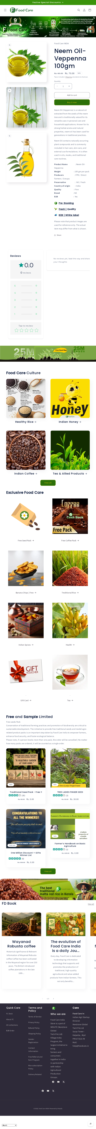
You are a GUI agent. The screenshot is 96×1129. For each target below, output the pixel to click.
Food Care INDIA (44, 1108)
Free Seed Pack (24, 540)
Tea (68, 700)
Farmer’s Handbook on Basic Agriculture (70, 844)
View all (48, 483)
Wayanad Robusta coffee (21, 944)
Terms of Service (35, 1017)
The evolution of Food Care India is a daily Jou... (66, 946)
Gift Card (24, 700)
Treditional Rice (69, 592)
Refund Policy (34, 1028)
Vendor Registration (33, 1040)
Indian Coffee (24, 473)
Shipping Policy (34, 1033)
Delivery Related (35, 1074)
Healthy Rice (24, 422)
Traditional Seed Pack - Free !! (26, 792)
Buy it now (72, 102)
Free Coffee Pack (68, 540)
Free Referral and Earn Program (35, 1058)
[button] (5, 10)
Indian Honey (68, 422)
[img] (15, 795)
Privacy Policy (33, 1022)
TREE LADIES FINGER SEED (70, 792)
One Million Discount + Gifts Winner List (26, 854)
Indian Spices (25, 645)
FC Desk (9, 1014)
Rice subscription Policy (35, 1067)
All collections (12, 1025)
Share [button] (59, 235)
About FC (10, 1019)
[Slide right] (53, 998)
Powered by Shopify (56, 1108)
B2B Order (10, 1030)
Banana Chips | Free (25, 592)
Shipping (68, 77)
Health (69, 645)
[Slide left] (42, 998)
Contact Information (33, 1049)
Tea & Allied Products (68, 473)
